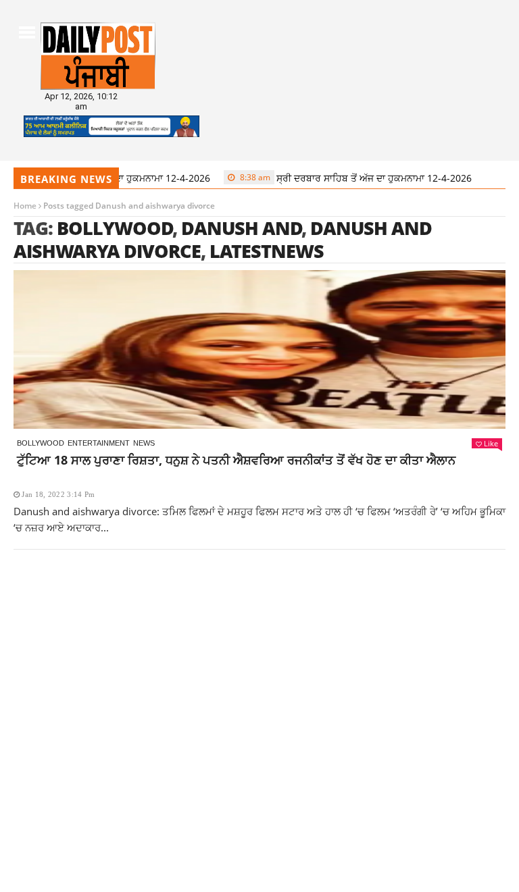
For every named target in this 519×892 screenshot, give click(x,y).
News (144, 443)
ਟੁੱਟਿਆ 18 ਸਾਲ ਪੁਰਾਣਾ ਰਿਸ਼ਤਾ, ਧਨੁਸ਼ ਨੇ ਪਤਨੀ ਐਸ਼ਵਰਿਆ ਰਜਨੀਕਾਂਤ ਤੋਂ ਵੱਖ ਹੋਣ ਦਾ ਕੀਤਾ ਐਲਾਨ (236, 460)
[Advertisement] (259, 661)
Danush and (241, 227)
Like (491, 443)
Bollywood (115, 227)
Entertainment (99, 443)
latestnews (266, 250)
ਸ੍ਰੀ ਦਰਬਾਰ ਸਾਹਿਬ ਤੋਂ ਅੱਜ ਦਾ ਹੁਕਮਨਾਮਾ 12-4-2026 (343, 178)
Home (25, 205)
